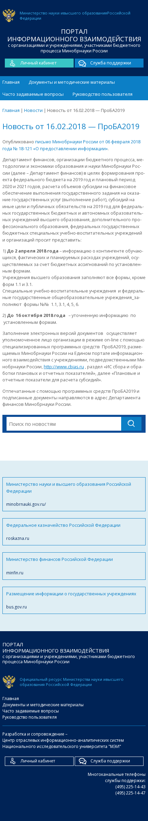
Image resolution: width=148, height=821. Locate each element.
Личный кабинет (38, 63)
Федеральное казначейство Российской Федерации (63, 531)
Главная (11, 82)
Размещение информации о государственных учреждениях (71, 600)
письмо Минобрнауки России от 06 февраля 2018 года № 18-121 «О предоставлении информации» (71, 144)
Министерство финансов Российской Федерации (59, 565)
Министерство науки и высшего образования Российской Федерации (68, 494)
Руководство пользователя (103, 94)
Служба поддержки (110, 63)
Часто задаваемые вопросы (33, 94)
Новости (33, 110)
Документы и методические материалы (72, 82)
